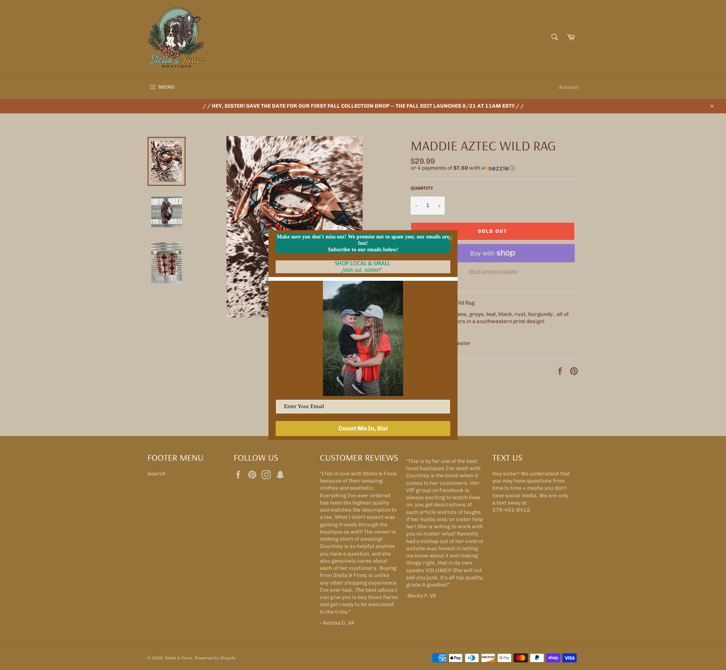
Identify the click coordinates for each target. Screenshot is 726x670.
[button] (495, 168)
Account (569, 87)
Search (156, 473)
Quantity (422, 188)
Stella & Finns (178, 658)
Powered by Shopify (215, 658)
